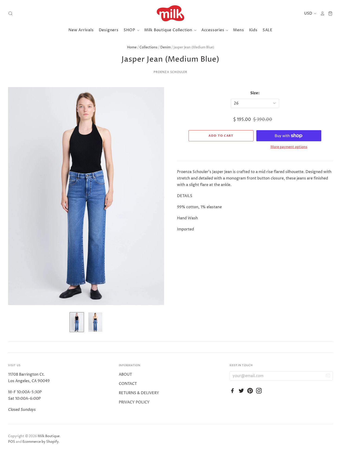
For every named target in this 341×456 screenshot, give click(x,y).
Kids (253, 30)
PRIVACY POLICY (134, 402)
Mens (238, 30)
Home (132, 47)
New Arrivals (81, 30)
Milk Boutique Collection (168, 30)
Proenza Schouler (170, 72)
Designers (109, 30)
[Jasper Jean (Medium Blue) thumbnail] (77, 322)
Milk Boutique (49, 436)
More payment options (288, 147)
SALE (268, 30)
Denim (165, 47)
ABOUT (125, 374)
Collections (148, 47)
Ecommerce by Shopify (41, 442)
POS (11, 442)
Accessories (213, 30)
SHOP (130, 30)
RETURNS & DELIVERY (139, 393)
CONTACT (128, 383)
